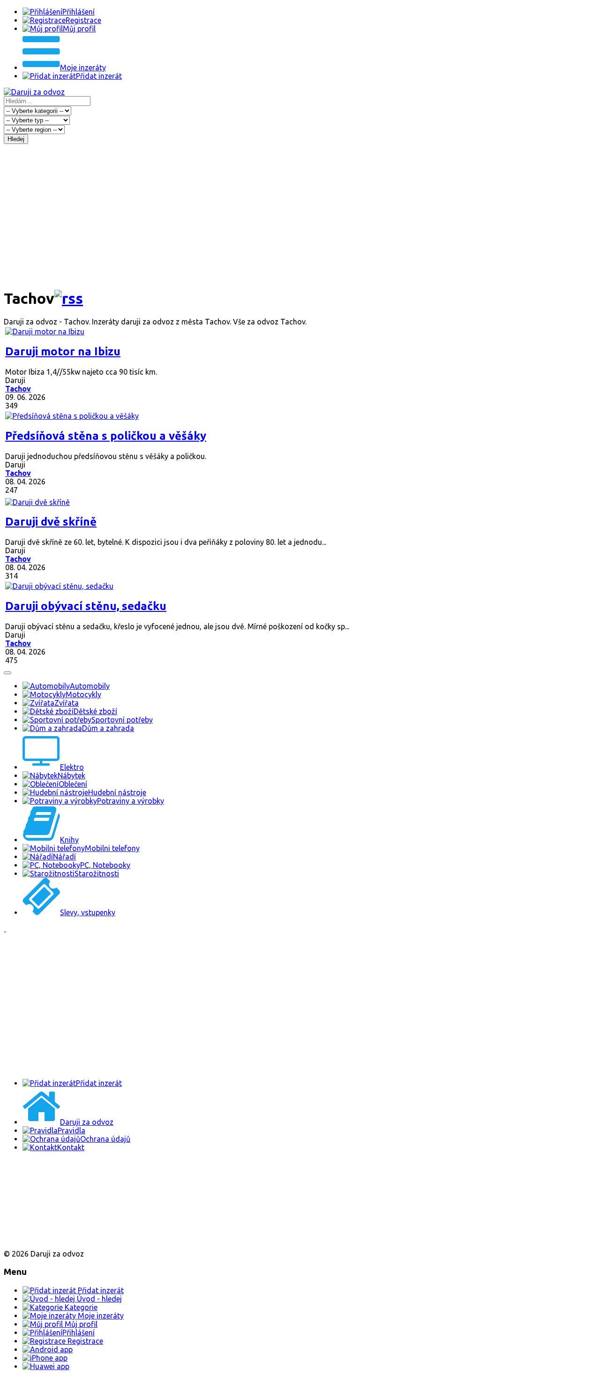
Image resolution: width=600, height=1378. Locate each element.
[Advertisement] (300, 214)
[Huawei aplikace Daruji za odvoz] (38, 1238)
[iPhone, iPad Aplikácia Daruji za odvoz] (35, 1208)
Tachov (18, 388)
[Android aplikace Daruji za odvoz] (38, 1177)
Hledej (16, 139)
